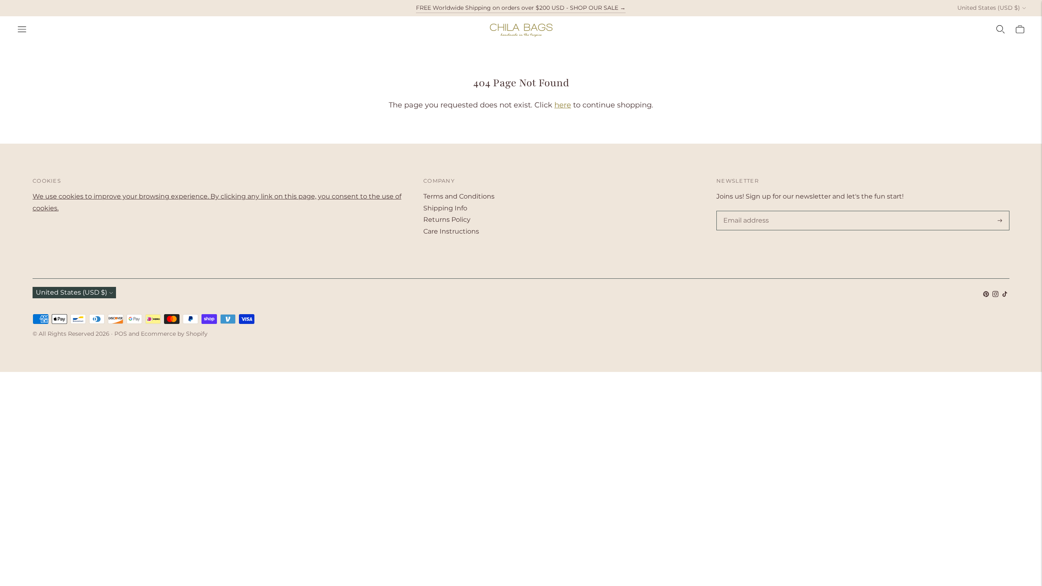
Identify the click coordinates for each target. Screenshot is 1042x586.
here (562, 105)
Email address (744, 211)
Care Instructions (451, 231)
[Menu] (22, 29)
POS (120, 333)
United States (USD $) (988, 7)
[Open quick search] (1000, 29)
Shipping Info (445, 208)
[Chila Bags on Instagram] (995, 295)
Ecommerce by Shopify (174, 333)
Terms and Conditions (459, 196)
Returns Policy (447, 219)
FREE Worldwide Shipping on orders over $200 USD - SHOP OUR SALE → (521, 7)
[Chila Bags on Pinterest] (986, 295)
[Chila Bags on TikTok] (1005, 295)
